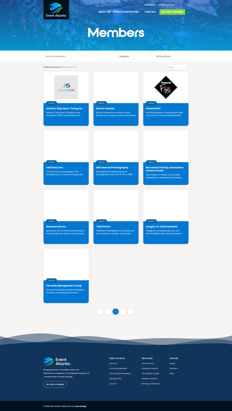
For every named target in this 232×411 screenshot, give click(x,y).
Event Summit (148, 363)
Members (174, 368)
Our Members (149, 5)
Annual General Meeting (119, 373)
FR (188, 5)
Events (172, 363)
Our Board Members (118, 368)
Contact (150, 12)
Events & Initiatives (126, 12)
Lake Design (80, 406)
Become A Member (172, 12)
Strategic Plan (115, 379)
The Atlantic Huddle (150, 373)
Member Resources (166, 5)
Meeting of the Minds (151, 384)
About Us (104, 12)
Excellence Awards (150, 368)
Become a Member (55, 384)
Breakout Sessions (149, 379)
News (172, 373)
